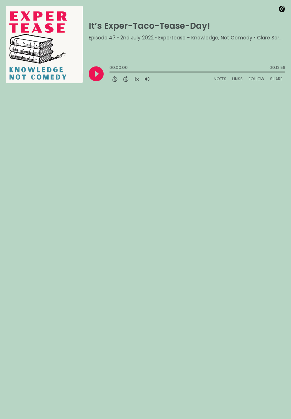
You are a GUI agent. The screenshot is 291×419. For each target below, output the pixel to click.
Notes (220, 79)
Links (237, 79)
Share (276, 79)
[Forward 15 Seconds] (125, 79)
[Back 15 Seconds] (114, 79)
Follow (256, 79)
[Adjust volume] (147, 79)
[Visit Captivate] (282, 10)
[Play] (96, 73)
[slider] (111, 72)
